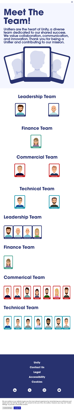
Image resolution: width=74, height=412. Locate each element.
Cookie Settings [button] (7, 408)
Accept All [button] (17, 408)
